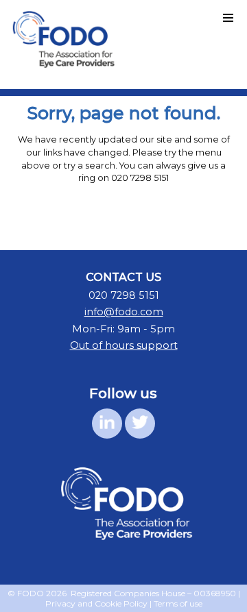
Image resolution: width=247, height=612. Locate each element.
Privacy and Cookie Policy (96, 603)
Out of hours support (124, 345)
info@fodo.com (123, 312)
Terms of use (178, 603)
